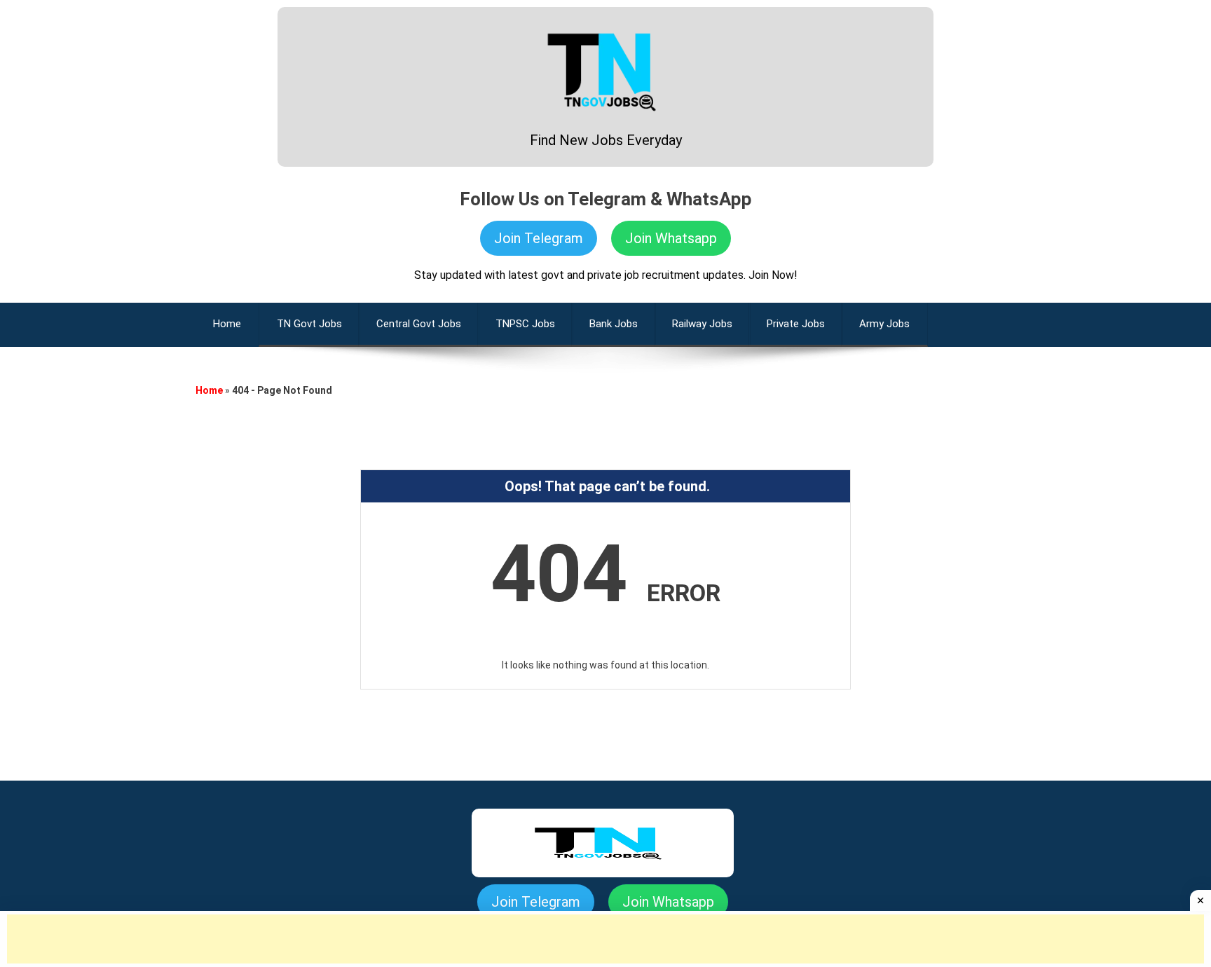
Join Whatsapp (671, 238)
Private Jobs (796, 323)
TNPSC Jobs (525, 323)
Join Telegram (538, 238)
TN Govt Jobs (309, 323)
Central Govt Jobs (418, 323)
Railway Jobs (702, 323)
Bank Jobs (613, 323)
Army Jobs (884, 323)
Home (209, 390)
